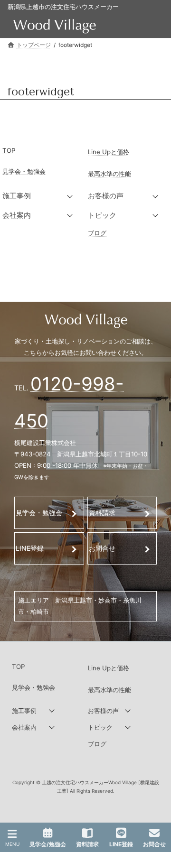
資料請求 (102, 513)
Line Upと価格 (108, 152)
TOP (8, 150)
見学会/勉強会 (47, 844)
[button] (42, 195)
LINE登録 (30, 548)
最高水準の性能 (109, 173)
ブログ (97, 233)
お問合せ (102, 548)
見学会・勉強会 (24, 171)
